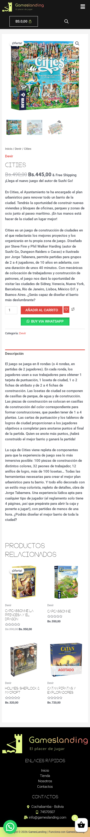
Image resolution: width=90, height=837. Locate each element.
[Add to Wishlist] (66, 309)
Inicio (8, 148)
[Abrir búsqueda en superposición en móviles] (66, 21)
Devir (18, 148)
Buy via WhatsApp (47, 321)
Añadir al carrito (41, 310)
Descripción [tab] (14, 354)
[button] (83, 7)
